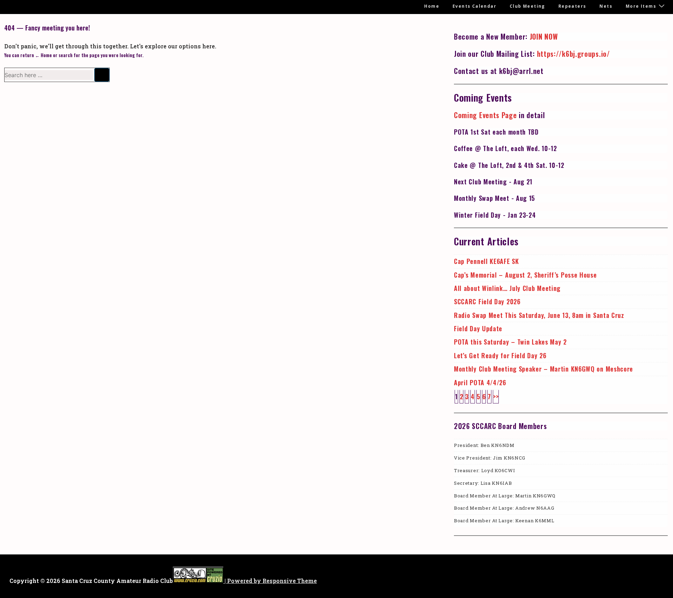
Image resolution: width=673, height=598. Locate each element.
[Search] (101, 75)
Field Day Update (478, 328)
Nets (605, 6)
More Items (641, 6)
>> (495, 396)
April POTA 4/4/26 (480, 382)
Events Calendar (474, 6)
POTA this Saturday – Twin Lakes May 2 (510, 341)
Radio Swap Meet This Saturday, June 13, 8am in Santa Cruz (539, 315)
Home (431, 6)
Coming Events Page (485, 115)
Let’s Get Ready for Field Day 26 (500, 355)
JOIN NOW (544, 36)
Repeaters (572, 6)
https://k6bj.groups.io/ (573, 53)
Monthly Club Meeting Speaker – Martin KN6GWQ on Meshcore (543, 368)
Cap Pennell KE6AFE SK (486, 261)
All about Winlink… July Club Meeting (507, 288)
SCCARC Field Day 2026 (487, 301)
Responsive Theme (290, 580)
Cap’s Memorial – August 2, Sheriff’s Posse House (525, 274)
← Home (43, 55)
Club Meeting (527, 6)
